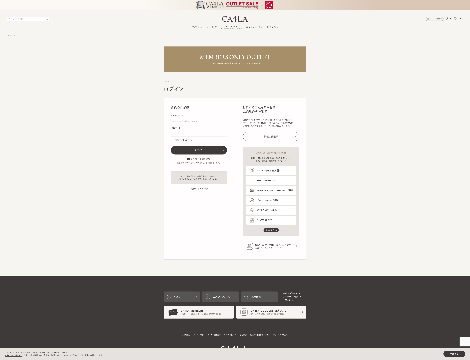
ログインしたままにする (201, 159)
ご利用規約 (186, 335)
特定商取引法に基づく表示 (260, 335)
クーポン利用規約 (214, 335)
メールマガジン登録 (291, 297)
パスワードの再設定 (199, 189)
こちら (181, 179)
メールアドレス (178, 115)
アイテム (196, 27)
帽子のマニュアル (254, 27)
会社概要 (243, 335)
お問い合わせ (288, 300)
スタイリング (211, 27)
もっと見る (271, 27)
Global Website (290, 293)
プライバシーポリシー (280, 335)
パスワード (176, 128)
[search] (46, 19)
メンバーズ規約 (199, 335)
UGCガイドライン (230, 335)
